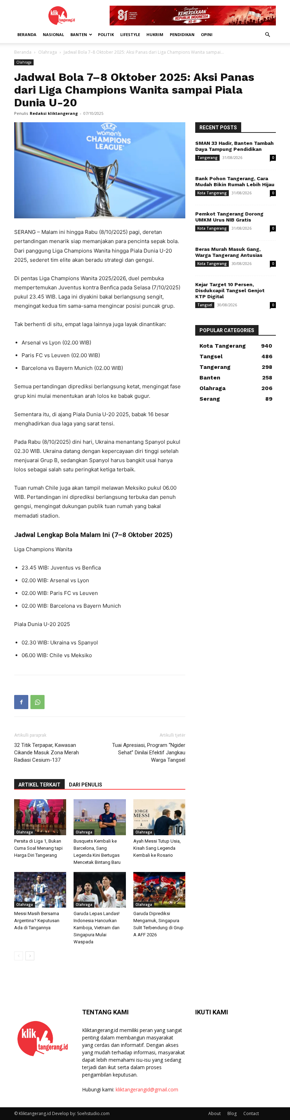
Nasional (53, 34)
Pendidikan (182, 34)
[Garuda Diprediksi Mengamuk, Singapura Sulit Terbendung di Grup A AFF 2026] (159, 890)
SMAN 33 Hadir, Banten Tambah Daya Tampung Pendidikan (234, 146)
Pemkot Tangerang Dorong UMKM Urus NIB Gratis (229, 217)
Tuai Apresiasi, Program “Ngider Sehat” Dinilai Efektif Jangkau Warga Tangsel (148, 752)
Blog (232, 1113)
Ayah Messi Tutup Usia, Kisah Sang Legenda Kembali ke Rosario (157, 848)
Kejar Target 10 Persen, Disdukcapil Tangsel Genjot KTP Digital (230, 290)
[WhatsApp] (37, 702)
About (214, 1113)
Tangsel (204, 304)
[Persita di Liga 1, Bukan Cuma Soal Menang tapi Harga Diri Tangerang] (40, 817)
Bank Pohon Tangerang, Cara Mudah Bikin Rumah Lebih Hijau (234, 181)
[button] (267, 34)
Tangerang (207, 157)
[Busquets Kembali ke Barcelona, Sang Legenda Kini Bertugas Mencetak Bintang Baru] (100, 817)
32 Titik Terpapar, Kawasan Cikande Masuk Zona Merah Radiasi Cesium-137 (46, 752)
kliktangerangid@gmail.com (147, 1089)
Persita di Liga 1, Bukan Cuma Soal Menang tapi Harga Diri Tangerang (38, 848)
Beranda (26, 34)
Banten (78, 34)
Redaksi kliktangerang (54, 113)
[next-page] (29, 955)
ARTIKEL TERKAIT (39, 785)
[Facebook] (21, 702)
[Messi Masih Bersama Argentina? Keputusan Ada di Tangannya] (40, 890)
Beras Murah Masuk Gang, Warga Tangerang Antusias (228, 252)
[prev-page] (18, 955)
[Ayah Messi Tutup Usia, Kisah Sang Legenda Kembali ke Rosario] (159, 817)
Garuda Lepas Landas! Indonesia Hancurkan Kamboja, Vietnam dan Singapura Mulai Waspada (97, 927)
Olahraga (47, 52)
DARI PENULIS (85, 785)
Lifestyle (130, 34)
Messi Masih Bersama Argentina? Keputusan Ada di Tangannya (36, 920)
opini (207, 34)
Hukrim (154, 34)
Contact (251, 1113)
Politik (106, 34)
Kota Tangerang (212, 192)
